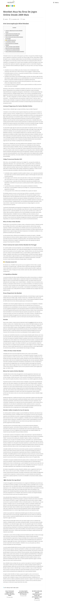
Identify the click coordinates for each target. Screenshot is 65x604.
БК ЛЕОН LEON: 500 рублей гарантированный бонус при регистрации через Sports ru (37, 594)
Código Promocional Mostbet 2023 (12, 33)
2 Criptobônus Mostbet (10, 41)
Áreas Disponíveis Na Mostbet (11, 43)
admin (6, 19)
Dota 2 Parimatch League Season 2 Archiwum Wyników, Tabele (10, 593)
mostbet (31, 322)
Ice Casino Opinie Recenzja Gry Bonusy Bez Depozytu (23, 592)
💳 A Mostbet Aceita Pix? (10, 40)
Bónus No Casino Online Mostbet (12, 48)
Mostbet (7, 45)
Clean (23, 19)
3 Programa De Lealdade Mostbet (12, 49)
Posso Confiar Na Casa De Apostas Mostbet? (14, 51)
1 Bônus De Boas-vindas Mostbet (12, 46)
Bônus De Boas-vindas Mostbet (12, 35)
